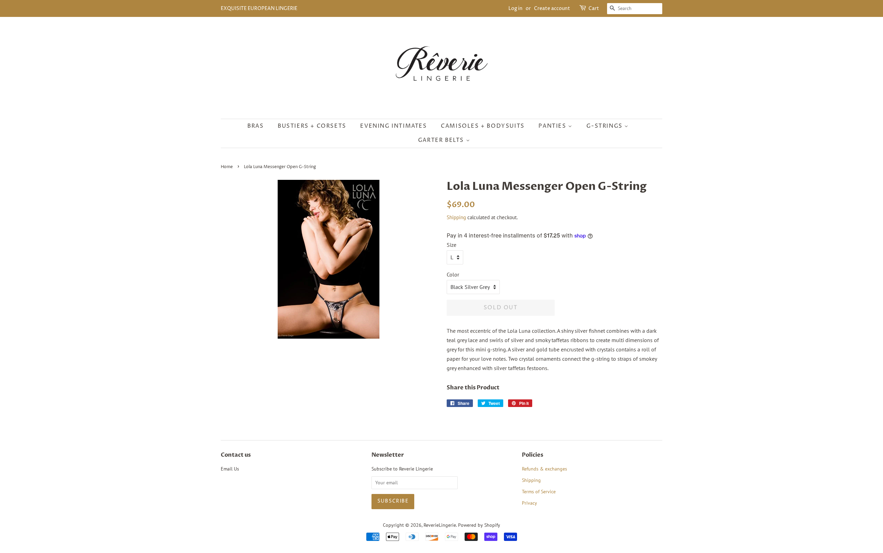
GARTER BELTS (442, 140)
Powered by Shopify (479, 525)
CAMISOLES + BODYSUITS (483, 126)
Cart (593, 8)
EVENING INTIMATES (393, 126)
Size (451, 244)
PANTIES (553, 126)
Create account (552, 8)
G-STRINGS (605, 126)
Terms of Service (539, 491)
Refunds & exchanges (544, 469)
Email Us (230, 469)
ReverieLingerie (440, 525)
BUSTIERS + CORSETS (312, 126)
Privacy (529, 503)
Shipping (456, 217)
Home (227, 167)
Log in (515, 8)
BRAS (255, 126)
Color (453, 274)
